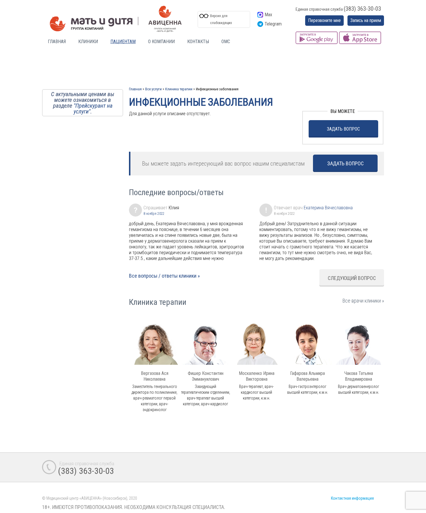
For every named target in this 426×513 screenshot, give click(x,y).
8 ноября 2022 (153, 214)
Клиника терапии (178, 89)
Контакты (198, 41)
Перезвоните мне (324, 20)
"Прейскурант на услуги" (93, 108)
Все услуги (153, 89)
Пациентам (123, 41)
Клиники (88, 41)
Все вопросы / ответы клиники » (164, 276)
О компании (161, 41)
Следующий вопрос (352, 278)
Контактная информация (352, 498)
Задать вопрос (343, 129)
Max (268, 14)
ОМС (225, 41)
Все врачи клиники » (363, 301)
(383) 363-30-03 (362, 8)
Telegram (273, 24)
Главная (57, 41)
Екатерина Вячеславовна (328, 207)
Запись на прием (365, 20)
